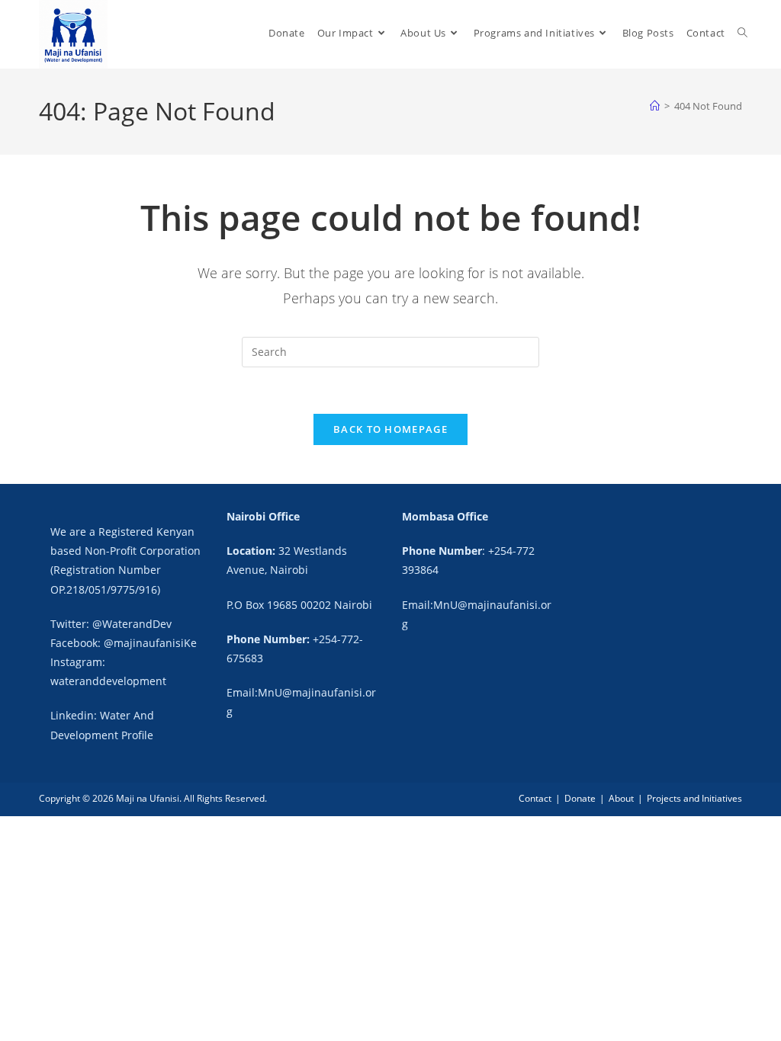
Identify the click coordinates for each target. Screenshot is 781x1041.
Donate (580, 798)
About (621, 798)
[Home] (655, 106)
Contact (535, 798)
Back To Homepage (390, 429)
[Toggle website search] (742, 33)
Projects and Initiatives (694, 798)
